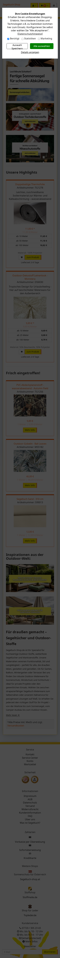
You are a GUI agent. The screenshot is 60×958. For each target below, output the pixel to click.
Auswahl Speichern (17, 46)
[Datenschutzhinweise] (30, 33)
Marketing (46, 38)
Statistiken (30, 38)
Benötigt (14, 38)
